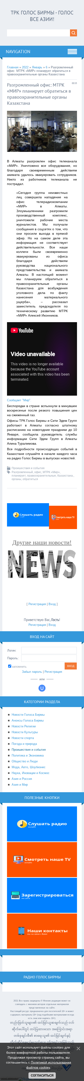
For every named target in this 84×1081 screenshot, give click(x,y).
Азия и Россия (22, 779)
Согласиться (42, 1075)
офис (37, 472)
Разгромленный (22, 472)
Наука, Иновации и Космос (30, 773)
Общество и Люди (25, 761)
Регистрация (37, 604)
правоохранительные (41, 475)
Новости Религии (24, 726)
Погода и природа (24, 744)
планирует (19, 475)
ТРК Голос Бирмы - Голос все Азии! (42, 15)
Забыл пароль (32, 671)
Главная (12, 67)
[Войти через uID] (42, 688)
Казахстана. (65, 475)
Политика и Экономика (28, 755)
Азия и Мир (20, 784)
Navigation (18, 51)
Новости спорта (23, 738)
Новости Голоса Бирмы (28, 714)
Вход (52, 604)
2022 (25, 67)
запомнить (19, 666)
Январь (37, 67)
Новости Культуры (25, 732)
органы (16, 479)
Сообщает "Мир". (19, 400)
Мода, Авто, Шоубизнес (29, 767)
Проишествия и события (28, 468)
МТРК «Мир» (51, 472)
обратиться (30, 479)
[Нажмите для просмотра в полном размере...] (42, 155)
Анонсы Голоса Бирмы (28, 720)
